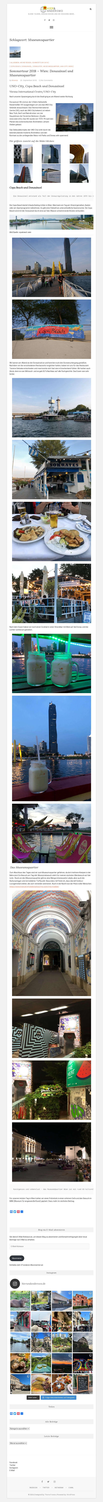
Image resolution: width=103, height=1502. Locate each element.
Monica (14, 80)
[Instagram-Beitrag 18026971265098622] (62, 1363)
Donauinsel (27, 66)
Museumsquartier (51, 66)
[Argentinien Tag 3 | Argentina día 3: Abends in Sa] (62, 1322)
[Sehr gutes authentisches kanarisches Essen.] (62, 1384)
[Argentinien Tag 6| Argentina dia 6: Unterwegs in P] (62, 1301)
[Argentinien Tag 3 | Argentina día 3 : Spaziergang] (83, 1322)
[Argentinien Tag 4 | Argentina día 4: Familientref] (41, 1322)
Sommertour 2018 (40, 63)
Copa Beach (16, 66)
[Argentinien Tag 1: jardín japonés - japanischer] (62, 1342)
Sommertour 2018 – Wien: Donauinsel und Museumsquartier (41, 73)
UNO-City (63, 66)
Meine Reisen (25, 63)
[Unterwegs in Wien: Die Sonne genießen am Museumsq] (20, 1384)
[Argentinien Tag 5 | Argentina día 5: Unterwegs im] (83, 1301)
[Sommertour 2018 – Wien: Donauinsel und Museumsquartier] (51, 52)
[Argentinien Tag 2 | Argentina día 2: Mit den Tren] (20, 1342)
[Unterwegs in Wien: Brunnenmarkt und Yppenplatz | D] (41, 1384)
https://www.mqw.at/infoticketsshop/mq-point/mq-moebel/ (34, 887)
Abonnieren (17, 1258)
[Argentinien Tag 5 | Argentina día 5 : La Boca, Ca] (20, 1322)
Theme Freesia (50, 1495)
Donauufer (37, 66)
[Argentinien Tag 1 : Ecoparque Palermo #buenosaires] (41, 1342)
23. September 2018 (28, 80)
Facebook (13, 1462)
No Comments (47, 80)
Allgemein (15, 63)
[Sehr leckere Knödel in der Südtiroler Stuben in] (20, 1363)
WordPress (71, 1495)
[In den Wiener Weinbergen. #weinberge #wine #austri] (41, 1363)
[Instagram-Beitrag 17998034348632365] (83, 1342)
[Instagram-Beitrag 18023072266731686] (83, 1384)
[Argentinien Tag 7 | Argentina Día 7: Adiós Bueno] (41, 1301)
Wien (70, 66)
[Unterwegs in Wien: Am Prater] (83, 1363)
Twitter (12, 1465)
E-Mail (12, 1470)
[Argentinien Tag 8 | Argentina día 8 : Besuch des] (20, 1301)
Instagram (14, 1468)
